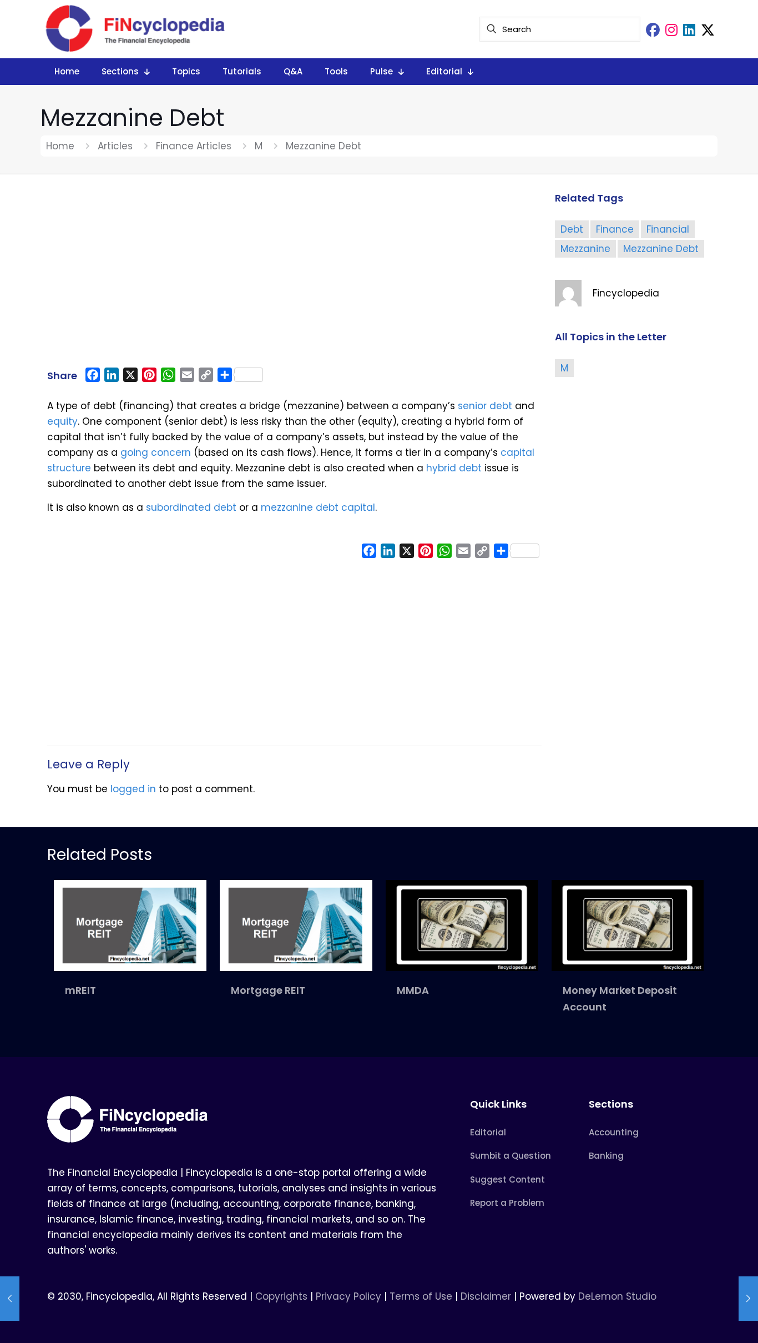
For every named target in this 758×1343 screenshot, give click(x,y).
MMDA (413, 990)
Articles (115, 146)
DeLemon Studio (617, 1296)
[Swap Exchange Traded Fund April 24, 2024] (748, 1298)
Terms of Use (421, 1296)
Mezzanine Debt (661, 248)
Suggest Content (507, 1179)
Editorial (488, 1132)
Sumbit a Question (510, 1155)
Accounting (614, 1132)
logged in (133, 789)
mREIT (80, 990)
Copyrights (282, 1296)
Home (60, 146)
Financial (667, 229)
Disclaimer (486, 1296)
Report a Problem (507, 1203)
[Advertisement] (294, 276)
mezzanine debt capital (318, 507)
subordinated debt (191, 507)
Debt (571, 229)
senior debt (485, 406)
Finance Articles (193, 146)
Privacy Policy (348, 1296)
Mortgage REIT (268, 990)
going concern (155, 452)
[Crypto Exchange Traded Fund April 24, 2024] (9, 1298)
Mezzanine (585, 248)
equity (62, 421)
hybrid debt (454, 468)
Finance (615, 229)
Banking (606, 1155)
